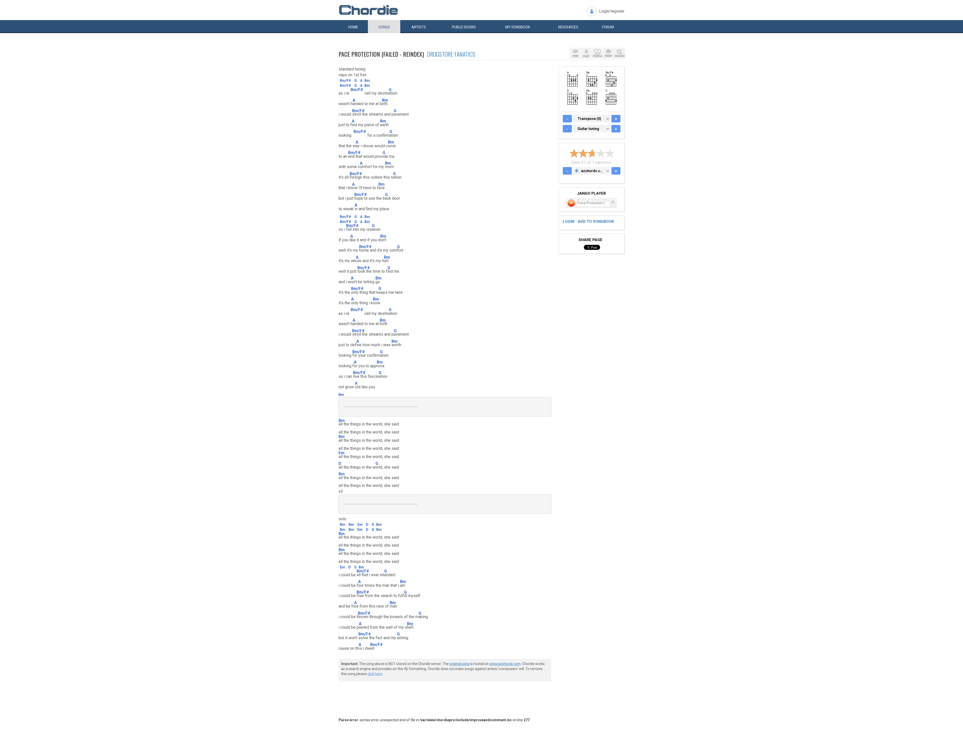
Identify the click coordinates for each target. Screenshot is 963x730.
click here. (375, 674)
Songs (384, 27)
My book (517, 27)
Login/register (611, 11)
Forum (608, 27)
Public (464, 27)
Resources (568, 27)
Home (353, 27)
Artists (419, 27)
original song (459, 664)
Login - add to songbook (588, 221)
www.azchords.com (505, 664)
